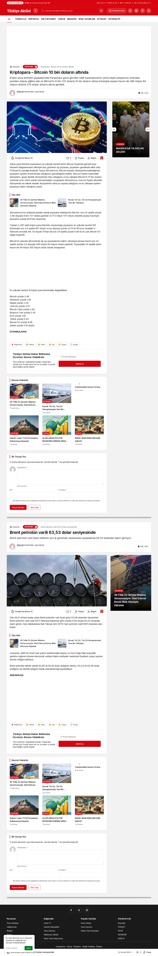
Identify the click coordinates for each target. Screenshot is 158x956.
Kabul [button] (29, 948)
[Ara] (130, 10)
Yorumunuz (22, 467)
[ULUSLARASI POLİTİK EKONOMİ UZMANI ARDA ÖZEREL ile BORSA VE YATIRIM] (56, 430)
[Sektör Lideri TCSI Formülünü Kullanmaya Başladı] (24, 430)
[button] (136, 10)
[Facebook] (71, 910)
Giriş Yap (34, 507)
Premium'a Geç (118, 11)
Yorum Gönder (18, 507)
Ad (12, 490)
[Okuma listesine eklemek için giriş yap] (102, 158)
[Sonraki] (147, 129)
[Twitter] (79, 910)
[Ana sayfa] (9, 19)
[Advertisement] (79, 43)
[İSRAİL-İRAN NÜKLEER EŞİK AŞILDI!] (89, 430)
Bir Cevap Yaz (19, 456)
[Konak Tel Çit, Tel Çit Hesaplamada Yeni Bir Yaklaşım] (81, 202)
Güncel (20, 91)
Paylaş (148, 952)
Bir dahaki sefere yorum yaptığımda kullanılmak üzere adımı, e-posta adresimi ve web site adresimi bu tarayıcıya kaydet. (56, 501)
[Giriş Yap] (142, 10)
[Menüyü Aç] (35, 10)
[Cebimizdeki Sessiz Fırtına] (89, 399)
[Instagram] (87, 910)
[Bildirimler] (148, 10)
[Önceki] (114, 129)
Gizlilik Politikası (11, 948)
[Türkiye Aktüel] (19, 10)
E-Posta (63, 490)
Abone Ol (80, 364)
